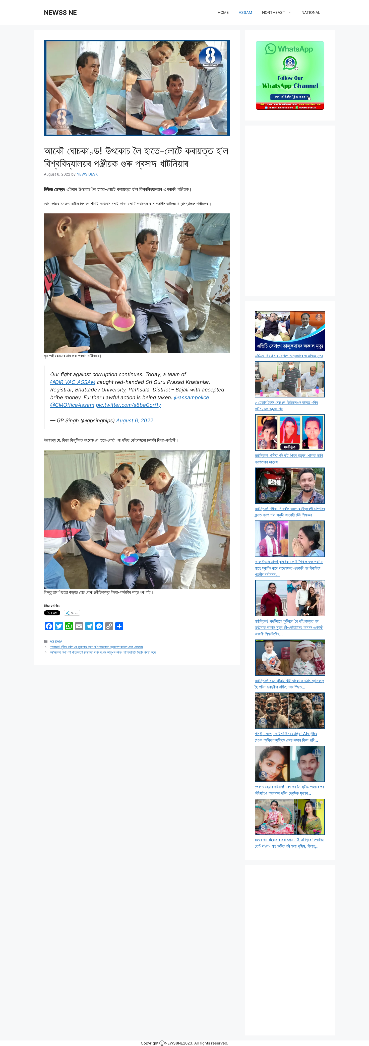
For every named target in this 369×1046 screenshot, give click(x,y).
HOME (223, 12)
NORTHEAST (273, 12)
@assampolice (191, 397)
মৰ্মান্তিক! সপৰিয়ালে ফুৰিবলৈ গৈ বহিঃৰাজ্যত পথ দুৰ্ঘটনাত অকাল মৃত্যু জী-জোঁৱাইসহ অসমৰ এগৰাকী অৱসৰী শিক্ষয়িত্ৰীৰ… (289, 627)
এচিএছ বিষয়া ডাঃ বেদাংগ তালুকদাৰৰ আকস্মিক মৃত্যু (289, 355)
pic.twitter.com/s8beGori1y (128, 405)
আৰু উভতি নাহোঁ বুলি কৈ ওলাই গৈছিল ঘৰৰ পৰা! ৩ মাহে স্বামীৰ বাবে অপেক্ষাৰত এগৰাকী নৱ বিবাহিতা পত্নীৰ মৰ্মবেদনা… (289, 568)
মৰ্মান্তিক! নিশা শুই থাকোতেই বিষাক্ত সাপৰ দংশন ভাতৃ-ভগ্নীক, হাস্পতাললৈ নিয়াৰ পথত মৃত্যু (103, 652)
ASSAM (245, 12)
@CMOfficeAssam (72, 405)
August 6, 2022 (134, 420)
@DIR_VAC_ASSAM (72, 382)
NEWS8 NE (60, 12)
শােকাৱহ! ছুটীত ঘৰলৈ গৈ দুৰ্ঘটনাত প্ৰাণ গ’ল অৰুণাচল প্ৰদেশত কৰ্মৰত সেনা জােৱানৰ (96, 647)
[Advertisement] (290, 211)
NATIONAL (310, 12)
